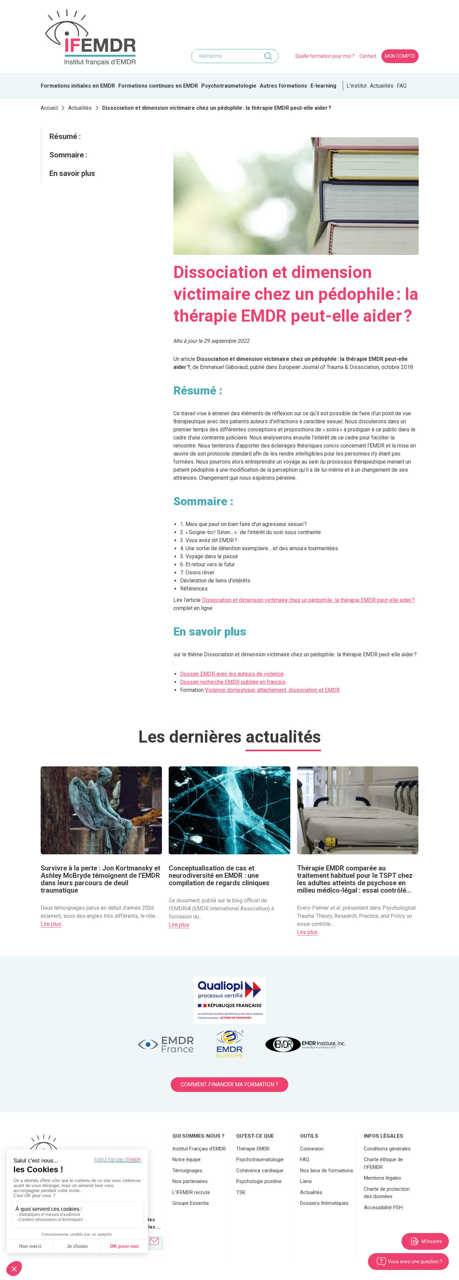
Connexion (312, 1149)
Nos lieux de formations (326, 1171)
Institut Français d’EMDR (199, 1149)
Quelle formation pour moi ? (324, 56)
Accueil (49, 108)
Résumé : (65, 136)
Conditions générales (387, 1149)
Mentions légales (382, 1178)
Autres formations (283, 86)
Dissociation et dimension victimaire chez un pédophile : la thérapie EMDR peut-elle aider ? (308, 600)
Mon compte (400, 56)
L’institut (356, 86)
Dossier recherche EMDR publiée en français (233, 682)
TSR (240, 1192)
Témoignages (187, 1171)
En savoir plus (72, 173)
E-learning (323, 86)
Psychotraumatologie (228, 86)
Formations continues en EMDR (158, 86)
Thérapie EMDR (252, 1149)
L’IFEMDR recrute (191, 1192)
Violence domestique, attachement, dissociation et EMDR (272, 690)
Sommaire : (68, 155)
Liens (306, 1181)
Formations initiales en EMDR (78, 86)
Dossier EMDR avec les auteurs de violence (232, 674)
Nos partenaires (190, 1181)
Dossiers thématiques (324, 1203)
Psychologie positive (259, 1181)
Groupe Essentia (190, 1203)
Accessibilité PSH (383, 1207)
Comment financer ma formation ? (229, 1084)
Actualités (381, 86)
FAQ (402, 86)
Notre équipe (186, 1159)
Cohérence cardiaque (259, 1171)
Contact (368, 56)
